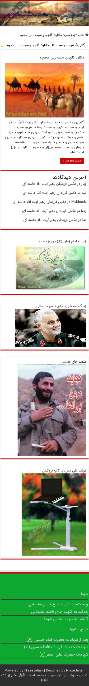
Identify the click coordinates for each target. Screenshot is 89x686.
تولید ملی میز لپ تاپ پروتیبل (64, 470)
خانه (81, 35)
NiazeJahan (33, 670)
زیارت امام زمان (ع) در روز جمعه (62, 241)
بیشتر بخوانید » (72, 160)
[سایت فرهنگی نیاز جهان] (44, 13)
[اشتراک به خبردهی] (1, 46)
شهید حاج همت (74, 362)
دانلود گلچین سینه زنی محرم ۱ (62, 57)
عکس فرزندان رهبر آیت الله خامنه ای (49, 184)
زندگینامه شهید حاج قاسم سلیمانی (61, 306)
